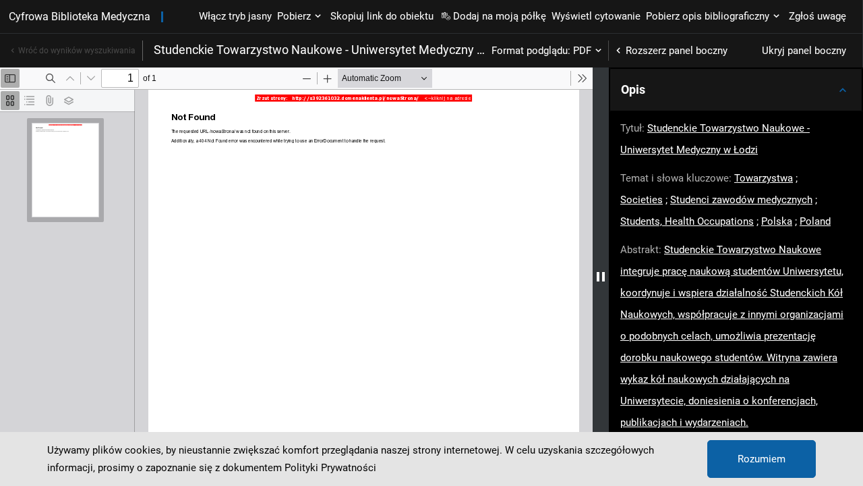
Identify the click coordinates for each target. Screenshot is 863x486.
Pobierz (294, 16)
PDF (582, 51)
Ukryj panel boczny (804, 51)
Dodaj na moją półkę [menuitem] (499, 16)
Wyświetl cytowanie (596, 16)
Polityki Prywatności (330, 468)
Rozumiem (761, 459)
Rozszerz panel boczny (676, 51)
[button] (735, 89)
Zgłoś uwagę (817, 16)
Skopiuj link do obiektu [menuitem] (382, 16)
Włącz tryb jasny (235, 16)
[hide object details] (601, 277)
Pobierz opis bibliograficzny (707, 16)
